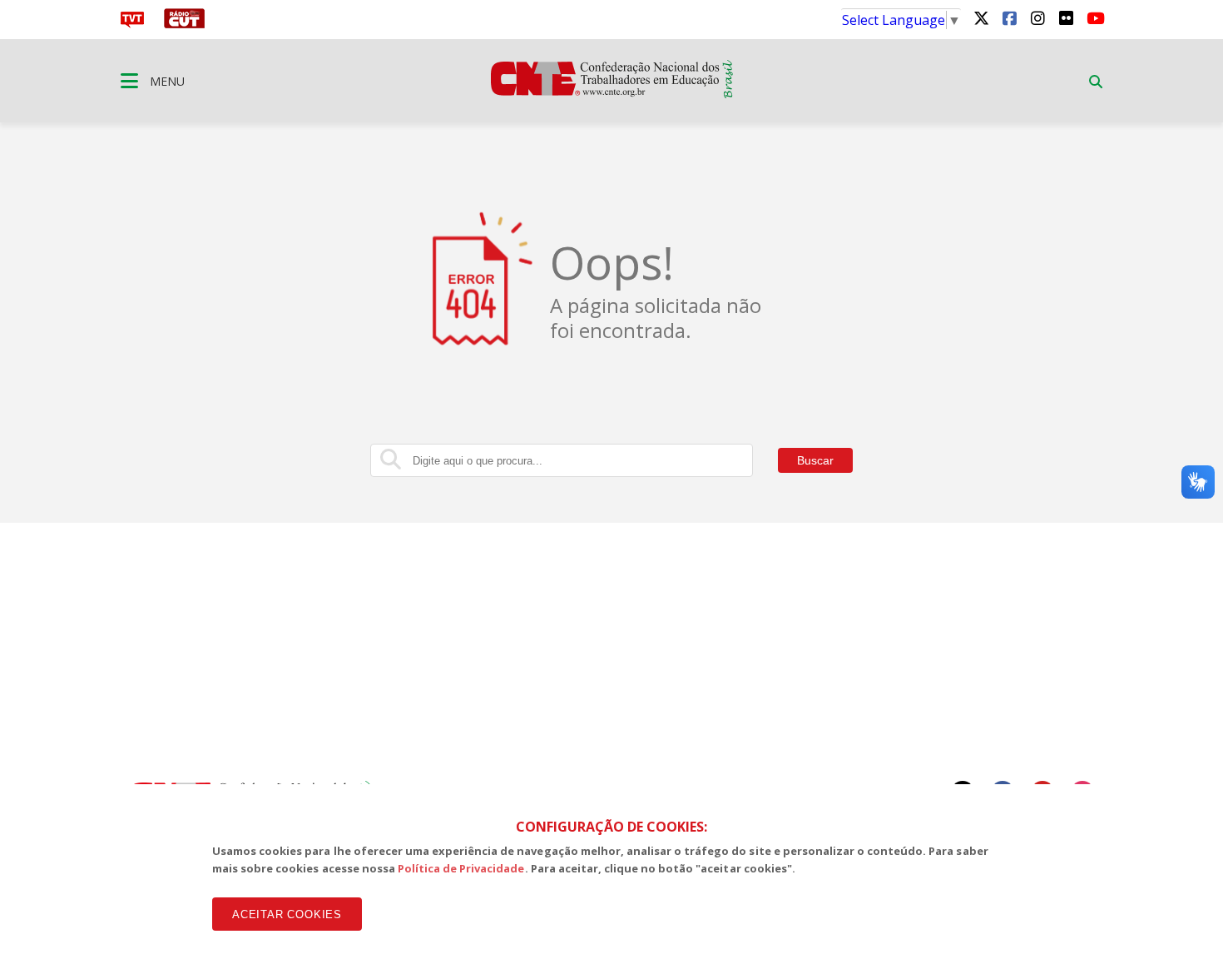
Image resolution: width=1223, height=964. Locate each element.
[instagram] (1037, 17)
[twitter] (981, 17)
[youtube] (1094, 17)
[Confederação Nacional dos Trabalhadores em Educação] (612, 93)
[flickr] (1065, 17)
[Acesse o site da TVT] (132, 23)
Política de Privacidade (461, 868)
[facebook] (1009, 17)
